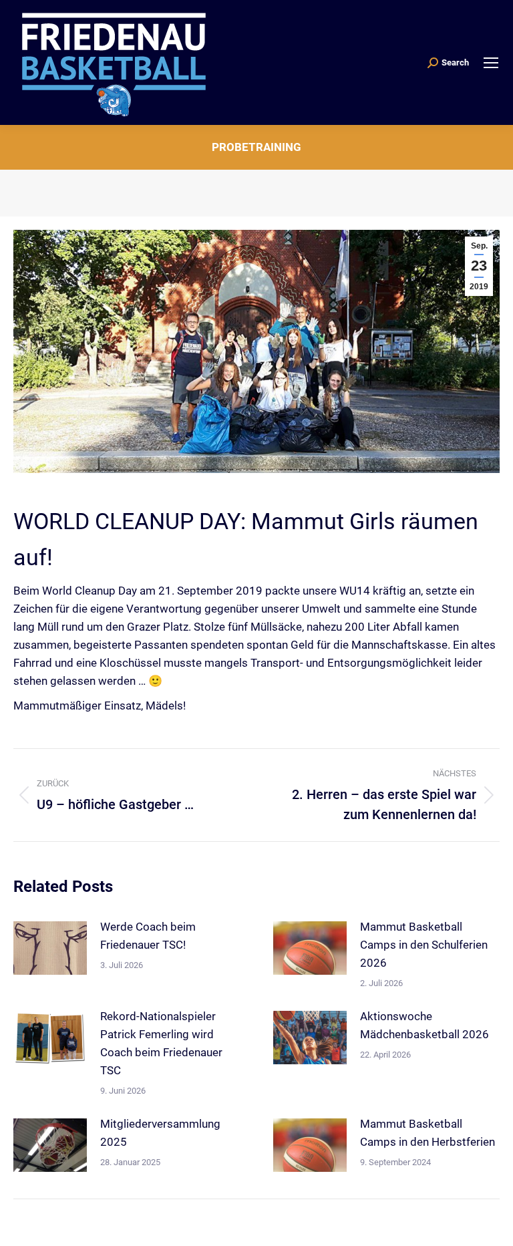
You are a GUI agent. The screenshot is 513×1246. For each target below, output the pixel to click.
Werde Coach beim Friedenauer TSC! (148, 935)
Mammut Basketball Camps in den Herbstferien (427, 1132)
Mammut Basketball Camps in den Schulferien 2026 (424, 944)
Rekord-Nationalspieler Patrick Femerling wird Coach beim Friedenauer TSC (161, 1043)
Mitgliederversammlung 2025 (160, 1132)
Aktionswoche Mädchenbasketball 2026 (424, 1025)
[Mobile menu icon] (491, 62)
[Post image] (50, 948)
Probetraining (256, 147)
